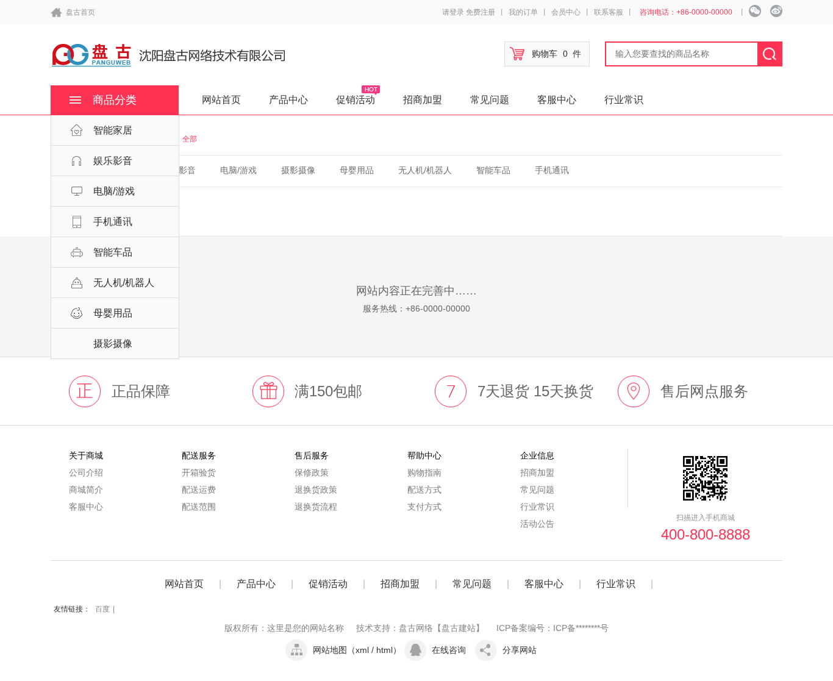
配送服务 (199, 455)
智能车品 (112, 252)
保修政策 (312, 472)
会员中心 (566, 12)
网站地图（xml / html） (357, 650)
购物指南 (424, 472)
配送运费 (199, 489)
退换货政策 (316, 489)
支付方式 (424, 507)
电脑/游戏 (114, 191)
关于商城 (86, 455)
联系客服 (608, 12)
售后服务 (312, 455)
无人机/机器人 (123, 282)
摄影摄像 (112, 343)
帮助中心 (424, 455)
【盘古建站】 (458, 628)
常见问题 (489, 99)
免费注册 (480, 12)
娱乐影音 (112, 160)
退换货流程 (316, 507)
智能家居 (112, 130)
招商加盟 (422, 99)
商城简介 (86, 489)
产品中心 (288, 99)
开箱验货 (199, 472)
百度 (102, 609)
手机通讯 (112, 221)
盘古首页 (80, 12)
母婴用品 (112, 313)
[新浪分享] (776, 11)
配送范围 (199, 507)
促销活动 (355, 99)
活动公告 (537, 524)
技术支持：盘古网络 (394, 628)
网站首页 (221, 99)
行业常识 (623, 99)
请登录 (453, 12)
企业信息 (537, 455)
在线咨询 (449, 650)
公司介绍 (86, 472)
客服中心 (556, 99)
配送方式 (424, 489)
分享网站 (519, 650)
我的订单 (523, 12)
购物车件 (556, 54)
